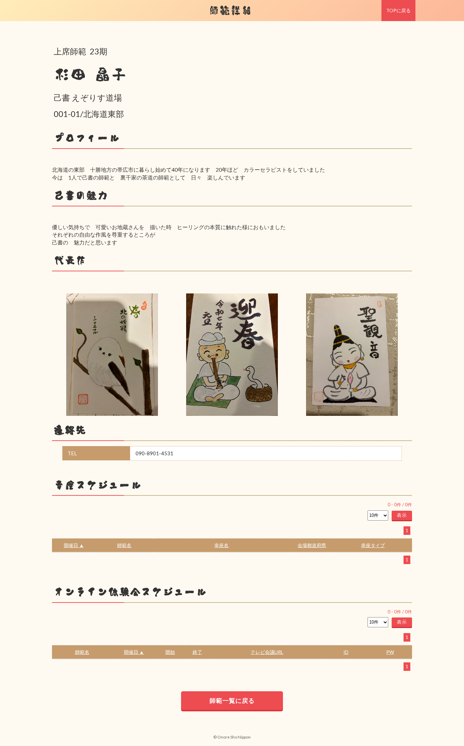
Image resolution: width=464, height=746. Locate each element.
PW (390, 652)
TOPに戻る (398, 10)
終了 (197, 652)
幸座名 (221, 545)
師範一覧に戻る (232, 700)
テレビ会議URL (267, 652)
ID (346, 652)
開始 (170, 652)
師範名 (124, 545)
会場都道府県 (312, 545)
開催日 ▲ (74, 545)
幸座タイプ (373, 545)
